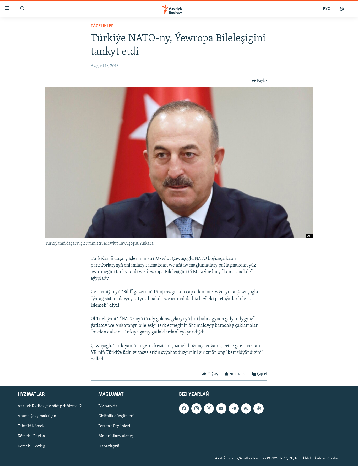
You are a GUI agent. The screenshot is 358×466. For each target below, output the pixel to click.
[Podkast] (342, 9)
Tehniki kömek (31, 426)
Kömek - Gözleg (31, 446)
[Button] (259, 80)
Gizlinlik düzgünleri (116, 416)
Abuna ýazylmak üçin (37, 416)
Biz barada (107, 406)
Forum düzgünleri (114, 426)
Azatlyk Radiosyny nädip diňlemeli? (50, 406)
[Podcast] (258, 408)
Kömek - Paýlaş (31, 436)
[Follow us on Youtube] (221, 408)
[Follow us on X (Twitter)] (209, 408)
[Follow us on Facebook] (184, 408)
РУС (326, 9)
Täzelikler (102, 26)
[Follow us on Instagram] (196, 408)
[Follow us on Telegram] (234, 408)
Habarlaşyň (108, 446)
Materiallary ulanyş (116, 436)
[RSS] (246, 408)
